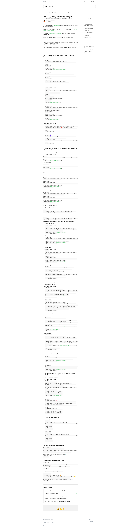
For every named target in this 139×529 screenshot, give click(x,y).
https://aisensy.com (57, 395)
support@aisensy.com (64, 295)
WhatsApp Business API (56, 25)
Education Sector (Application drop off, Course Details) (88, 35)
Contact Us (91, 519)
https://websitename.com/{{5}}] (59, 69)
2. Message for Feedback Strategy (88, 52)
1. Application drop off (87, 37)
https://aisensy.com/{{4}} (55, 160)
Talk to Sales (91, 521)
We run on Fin (47, 525)
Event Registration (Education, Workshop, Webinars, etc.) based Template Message (89, 20)
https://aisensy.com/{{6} (54, 102)
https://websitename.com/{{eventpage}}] (61, 82)
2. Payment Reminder (87, 44)
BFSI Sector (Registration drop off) (89, 47)
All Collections (45, 12)
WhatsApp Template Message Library (54, 33)
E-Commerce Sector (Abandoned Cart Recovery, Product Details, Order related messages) (88, 25)
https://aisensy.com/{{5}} (54, 329)
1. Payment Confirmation (88, 42)
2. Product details (86, 30)
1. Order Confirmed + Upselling (89, 49)
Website (85, 1)
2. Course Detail (86, 39)
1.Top (46, 99)
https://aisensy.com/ (53, 119)
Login (89, 1)
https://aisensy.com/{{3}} (55, 186)
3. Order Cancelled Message (88, 32)
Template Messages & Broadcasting (54, 12)
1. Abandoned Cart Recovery (88, 28)
